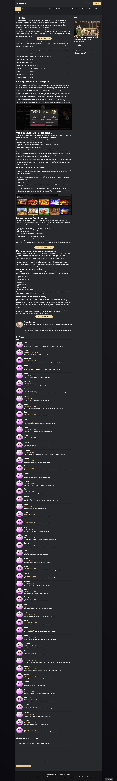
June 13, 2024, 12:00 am (30, 568)
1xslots (18, 8)
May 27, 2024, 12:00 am (29, 530)
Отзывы (91, 8)
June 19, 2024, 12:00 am (30, 591)
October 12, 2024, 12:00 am (30, 699)
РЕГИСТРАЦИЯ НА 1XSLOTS (44, 316)
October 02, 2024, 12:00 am (30, 684)
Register (97, 3)
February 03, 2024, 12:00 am (30, 399)
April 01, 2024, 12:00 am (29, 460)
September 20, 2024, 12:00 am (31, 653)
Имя (17, 761)
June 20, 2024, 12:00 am (30, 599)
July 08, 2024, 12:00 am (29, 607)
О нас (18, 12)
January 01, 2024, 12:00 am (30, 375)
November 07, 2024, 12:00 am (31, 722)
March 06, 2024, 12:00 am (30, 445)
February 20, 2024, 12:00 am (30, 414)
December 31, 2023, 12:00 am (31, 368)
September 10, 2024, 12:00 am (31, 630)
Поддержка (92, 777)
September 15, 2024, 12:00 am (31, 637)
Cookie (87, 777)
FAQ (96, 8)
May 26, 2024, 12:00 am (29, 522)
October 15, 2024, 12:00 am (30, 707)
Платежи (84, 8)
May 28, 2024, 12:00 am (29, 545)
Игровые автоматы (33, 8)
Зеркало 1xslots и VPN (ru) (55, 8)
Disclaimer (81, 777)
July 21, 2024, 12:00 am (29, 614)
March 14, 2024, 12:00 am (30, 452)
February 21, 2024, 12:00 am (30, 422)
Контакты (41, 777)
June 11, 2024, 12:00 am (30, 560)
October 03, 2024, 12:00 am (30, 691)
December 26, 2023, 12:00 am (31, 360)
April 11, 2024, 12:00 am (29, 476)
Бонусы (66, 8)
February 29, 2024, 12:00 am (30, 437)
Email (45, 761)
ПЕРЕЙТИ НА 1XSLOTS (44, 38)
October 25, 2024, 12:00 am (30, 714)
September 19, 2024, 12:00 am (31, 645)
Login (88, 3)
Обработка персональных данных (53, 777)
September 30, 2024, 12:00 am (31, 676)
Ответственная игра (29, 777)
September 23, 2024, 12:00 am (31, 661)
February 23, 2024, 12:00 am (30, 429)
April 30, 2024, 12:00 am (29, 499)
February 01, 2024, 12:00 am (30, 391)
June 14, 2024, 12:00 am (30, 576)
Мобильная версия (75, 8)
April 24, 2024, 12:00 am (29, 491)
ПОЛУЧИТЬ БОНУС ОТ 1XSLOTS (44, 247)
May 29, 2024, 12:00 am (29, 553)
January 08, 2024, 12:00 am (30, 383)
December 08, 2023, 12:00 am (31, 352)
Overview (24, 8)
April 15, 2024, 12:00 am (29, 483)
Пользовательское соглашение (70, 777)
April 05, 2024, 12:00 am (29, 468)
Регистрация (44, 8)
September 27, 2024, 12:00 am (31, 668)
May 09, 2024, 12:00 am (29, 506)
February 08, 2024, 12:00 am (30, 406)
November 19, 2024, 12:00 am (31, 730)
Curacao (32, 71)
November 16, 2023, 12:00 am (31, 345)
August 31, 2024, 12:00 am (30, 622)
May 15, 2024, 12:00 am (29, 514)
